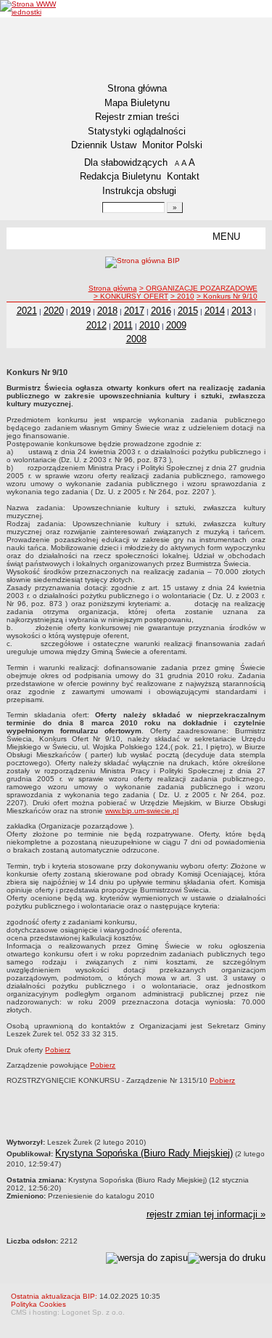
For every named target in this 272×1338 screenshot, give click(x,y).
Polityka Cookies (38, 1304)
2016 (161, 310)
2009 (176, 325)
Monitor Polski (172, 145)
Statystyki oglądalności (137, 131)
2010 (149, 325)
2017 (134, 310)
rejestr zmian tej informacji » (206, 1214)
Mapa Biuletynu (137, 102)
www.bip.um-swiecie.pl (141, 811)
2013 (241, 310)
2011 (123, 325)
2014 (215, 310)
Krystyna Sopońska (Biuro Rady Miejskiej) (144, 1153)
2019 (80, 310)
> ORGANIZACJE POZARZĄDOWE (198, 288)
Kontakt (183, 176)
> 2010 (182, 296)
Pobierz (57, 1050)
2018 (107, 310)
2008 (136, 339)
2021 (27, 310)
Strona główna (137, 88)
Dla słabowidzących (126, 162)
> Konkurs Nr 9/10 (227, 296)
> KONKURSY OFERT (131, 296)
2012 (96, 325)
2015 (188, 310)
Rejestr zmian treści (137, 116)
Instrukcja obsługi (139, 190)
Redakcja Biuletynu (120, 176)
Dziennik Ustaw (103, 145)
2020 (54, 310)
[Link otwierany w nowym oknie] (41, 8)
